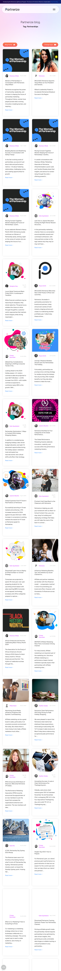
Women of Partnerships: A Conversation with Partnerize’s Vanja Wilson (14, 82)
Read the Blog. (54, 1)
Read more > (9, 110)
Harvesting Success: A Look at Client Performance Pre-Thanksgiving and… (44, 783)
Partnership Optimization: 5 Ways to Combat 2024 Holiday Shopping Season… (15, 433)
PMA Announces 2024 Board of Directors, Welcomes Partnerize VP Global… (15, 784)
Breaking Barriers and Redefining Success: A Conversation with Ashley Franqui (15, 152)
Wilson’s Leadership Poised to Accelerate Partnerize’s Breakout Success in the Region (44, 92)
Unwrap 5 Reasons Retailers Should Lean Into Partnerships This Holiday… (43, 362)
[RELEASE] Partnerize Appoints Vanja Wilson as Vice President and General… (44, 82)
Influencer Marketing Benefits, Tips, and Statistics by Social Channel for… (44, 572)
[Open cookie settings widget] (3, 967)
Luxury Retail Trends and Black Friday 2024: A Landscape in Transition (14, 293)
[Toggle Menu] (54, 9)
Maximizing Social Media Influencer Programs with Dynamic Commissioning (13, 712)
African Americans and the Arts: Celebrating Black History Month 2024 (15, 642)
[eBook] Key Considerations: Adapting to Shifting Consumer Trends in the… (15, 364)
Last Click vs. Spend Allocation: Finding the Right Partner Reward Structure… (45, 222)
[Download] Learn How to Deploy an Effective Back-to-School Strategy (15, 572)
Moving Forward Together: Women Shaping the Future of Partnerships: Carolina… (44, 152)
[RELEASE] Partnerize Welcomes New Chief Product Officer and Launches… (44, 292)
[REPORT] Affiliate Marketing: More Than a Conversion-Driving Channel (44, 644)
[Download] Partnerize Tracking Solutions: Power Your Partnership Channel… (45, 922)
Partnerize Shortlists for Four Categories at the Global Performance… (43, 432)
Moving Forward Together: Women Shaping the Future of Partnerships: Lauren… (14, 222)
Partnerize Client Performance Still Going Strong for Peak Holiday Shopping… (44, 712)
